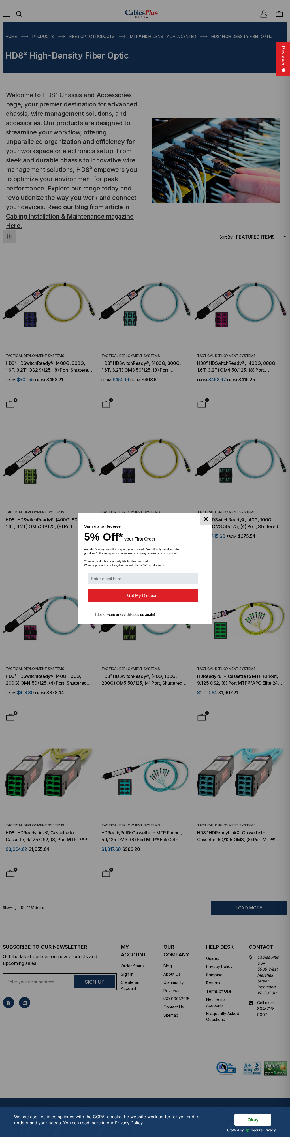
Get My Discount (143, 595)
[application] (145, 1122)
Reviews (283, 55)
